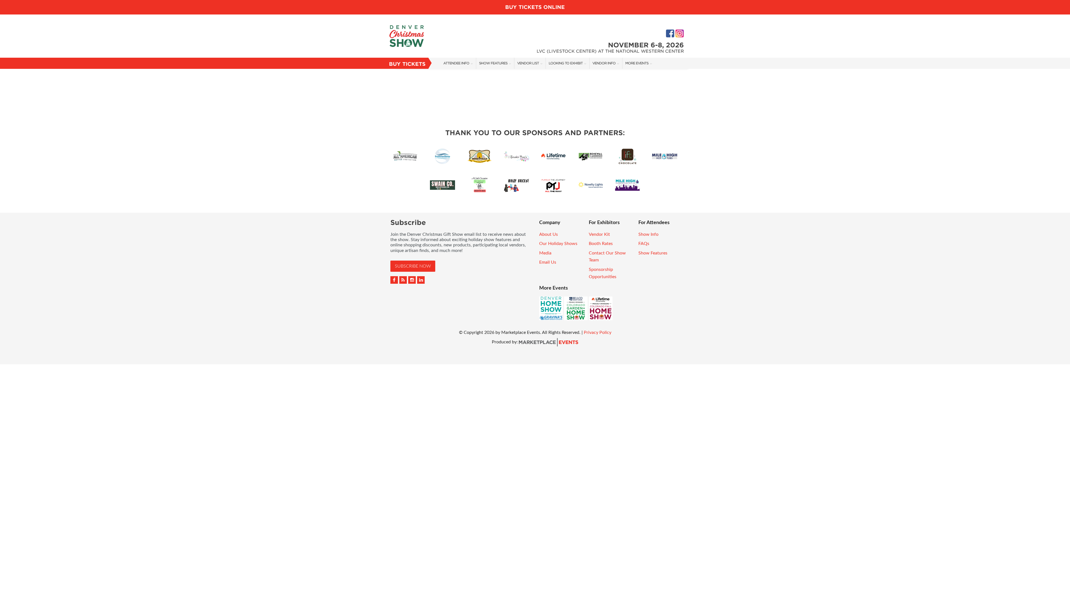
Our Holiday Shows (558, 243)
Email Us (547, 262)
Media (545, 253)
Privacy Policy (597, 332)
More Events (636, 63)
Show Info (648, 234)
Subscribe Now (413, 266)
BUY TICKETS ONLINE (535, 7)
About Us (548, 234)
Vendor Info (604, 63)
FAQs (643, 243)
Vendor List (528, 63)
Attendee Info (456, 63)
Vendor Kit (599, 234)
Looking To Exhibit (566, 63)
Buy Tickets (407, 64)
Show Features (493, 63)
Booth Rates (601, 243)
